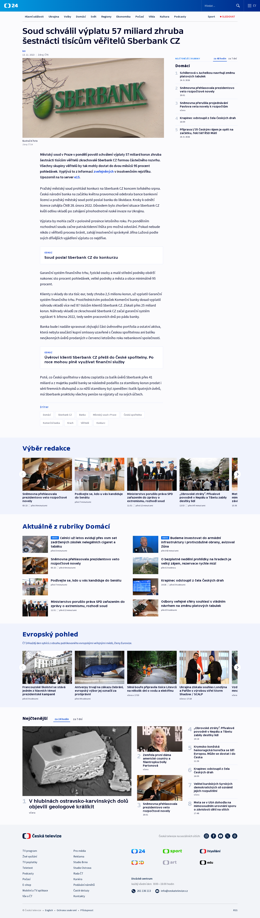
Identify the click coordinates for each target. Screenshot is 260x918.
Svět (93, 16)
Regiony (106, 16)
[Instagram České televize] (206, 836)
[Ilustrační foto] (93, 98)
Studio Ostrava (82, 867)
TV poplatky (29, 862)
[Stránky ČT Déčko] (137, 862)
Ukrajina (54, 16)
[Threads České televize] (235, 836)
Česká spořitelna (133, 414)
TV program (29, 850)
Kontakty (79, 896)
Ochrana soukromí (67, 910)
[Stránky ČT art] (170, 862)
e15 (77, 177)
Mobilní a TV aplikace (35, 890)
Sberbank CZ (65, 414)
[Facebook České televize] (213, 836)
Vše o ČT (27, 896)
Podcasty (180, 16)
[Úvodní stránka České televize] (42, 836)
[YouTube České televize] (220, 836)
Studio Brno (80, 862)
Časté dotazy (81, 890)
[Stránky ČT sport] (172, 851)
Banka (82, 414)
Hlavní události (34, 16)
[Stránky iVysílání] (210, 851)
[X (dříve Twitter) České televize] (227, 836)
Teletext (27, 867)
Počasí (139, 16)
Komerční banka (51, 422)
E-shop (26, 884)
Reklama (78, 856)
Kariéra (77, 879)
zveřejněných (104, 171)
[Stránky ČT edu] (206, 862)
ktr (24, 51)
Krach (70, 422)
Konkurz (101, 422)
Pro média (79, 850)
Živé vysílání (29, 856)
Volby (67, 16)
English (49, 910)
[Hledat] (238, 5)
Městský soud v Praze (104, 414)
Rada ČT (78, 873)
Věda (152, 16)
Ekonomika (123, 16)
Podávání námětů (84, 884)
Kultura (164, 16)
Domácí (81, 16)
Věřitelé (85, 422)
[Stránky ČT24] (138, 851)
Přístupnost (86, 910)
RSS (235, 910)
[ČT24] (11, 6)
